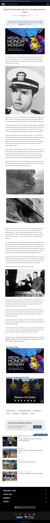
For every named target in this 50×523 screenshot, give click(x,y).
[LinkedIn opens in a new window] (29, 514)
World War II (15, 413)
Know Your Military (11, 410)
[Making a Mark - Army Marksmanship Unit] (24, 453)
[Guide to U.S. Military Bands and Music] (24, 476)
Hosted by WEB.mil (25, 521)
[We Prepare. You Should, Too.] (24, 464)
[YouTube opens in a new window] (34, 514)
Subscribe (37, 426)
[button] (48, 4)
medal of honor (37, 410)
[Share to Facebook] (33, 15)
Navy (32, 413)
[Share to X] (35, 15)
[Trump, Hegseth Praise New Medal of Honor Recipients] (24, 441)
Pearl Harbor (24, 413)
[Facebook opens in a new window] (20, 514)
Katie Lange (23, 15)
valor (8, 413)
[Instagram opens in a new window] (25, 514)
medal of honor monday (24, 410)
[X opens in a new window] (15, 514)
